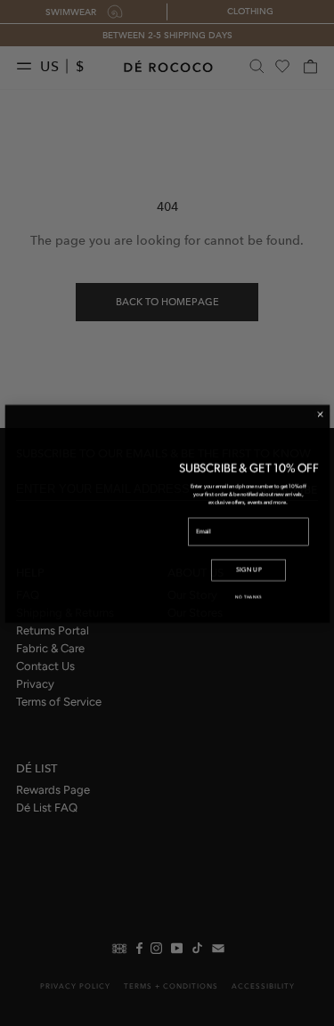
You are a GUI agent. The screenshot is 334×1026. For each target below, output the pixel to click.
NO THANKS (248, 611)
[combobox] (207, 550)
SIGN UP (248, 583)
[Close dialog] (320, 400)
